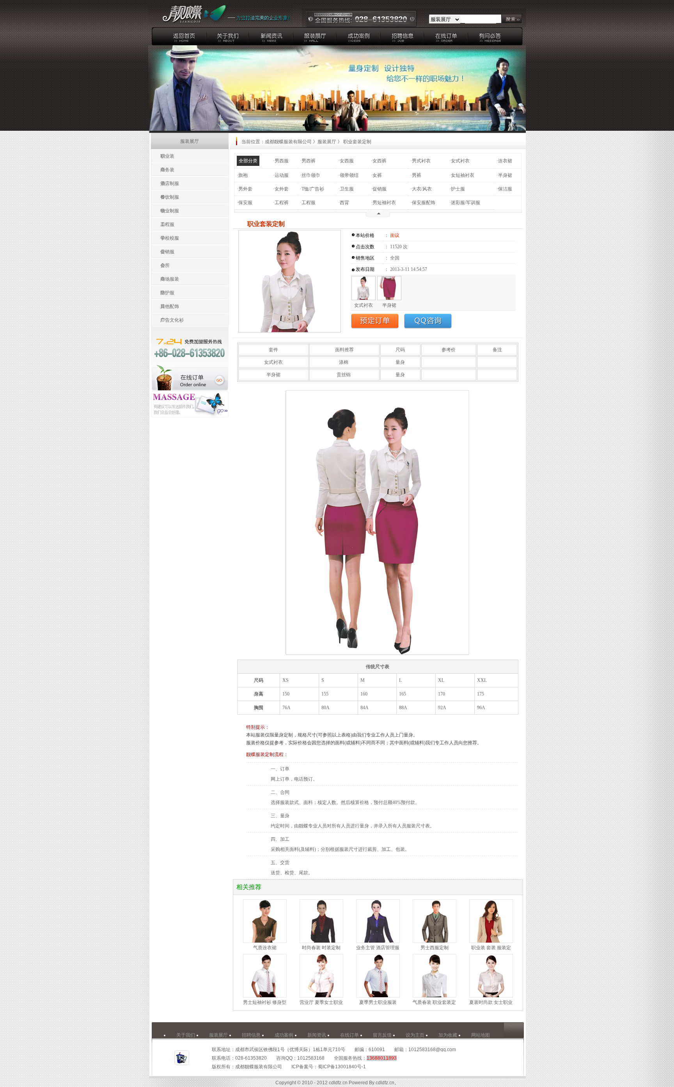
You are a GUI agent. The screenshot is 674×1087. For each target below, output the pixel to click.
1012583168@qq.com (432, 1049)
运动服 (282, 175)
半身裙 (505, 175)
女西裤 (379, 161)
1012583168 (311, 1058)
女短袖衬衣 (462, 175)
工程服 (309, 202)
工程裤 (282, 202)
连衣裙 (505, 161)
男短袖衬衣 (384, 202)
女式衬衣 (460, 161)
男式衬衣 (421, 161)
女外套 (282, 189)
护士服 (458, 189)
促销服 (379, 189)
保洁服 (505, 189)
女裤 (377, 175)
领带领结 (349, 175)
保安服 (245, 202)
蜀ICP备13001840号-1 (342, 1066)
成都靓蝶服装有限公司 (288, 141)
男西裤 (309, 161)
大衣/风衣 (422, 189)
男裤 (416, 175)
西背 (344, 202)
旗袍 (243, 175)
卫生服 (347, 189)
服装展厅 (326, 141)
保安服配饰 (423, 202)
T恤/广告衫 (313, 189)
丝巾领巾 (311, 175)
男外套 (245, 189)
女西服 (347, 161)
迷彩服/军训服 (465, 202)
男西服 (282, 161)
